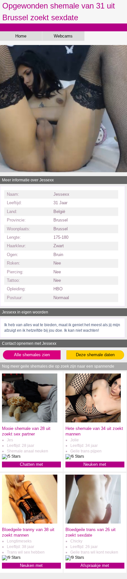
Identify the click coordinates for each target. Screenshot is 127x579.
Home (20, 36)
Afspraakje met (94, 565)
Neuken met (94, 464)
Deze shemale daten (95, 354)
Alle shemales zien (32, 354)
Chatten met (31, 464)
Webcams (63, 36)
